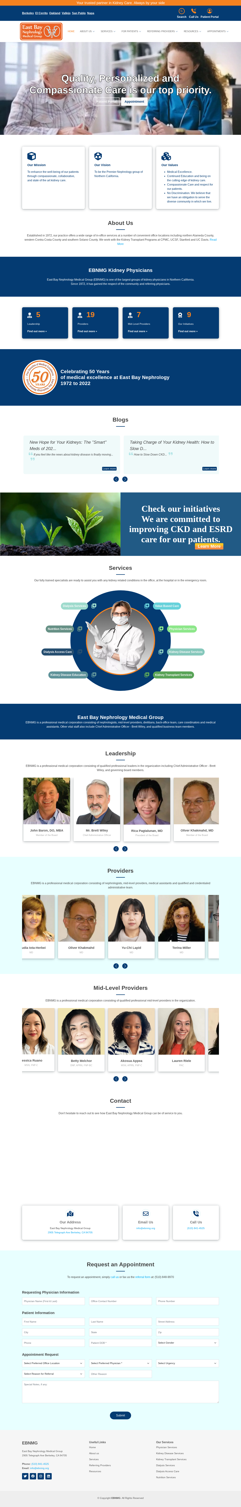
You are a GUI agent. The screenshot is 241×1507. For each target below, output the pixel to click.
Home (71, 31)
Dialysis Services (74, 605)
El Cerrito (41, 13)
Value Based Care (167, 605)
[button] (116, 479)
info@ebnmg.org (145, 1228)
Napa (90, 13)
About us (94, 1453)
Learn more (108, 468)
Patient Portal (210, 16)
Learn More (209, 546)
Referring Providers (100, 1465)
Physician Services (182, 628)
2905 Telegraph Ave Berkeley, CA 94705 (70, 1232)
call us (115, 1277)
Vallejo (66, 13)
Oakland (54, 13)
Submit (120, 1415)
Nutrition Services (60, 628)
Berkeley (28, 13)
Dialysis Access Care (58, 651)
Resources (95, 1471)
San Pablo (79, 13)
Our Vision (102, 165)
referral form (142, 1277)
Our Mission (36, 165)
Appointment (134, 101)
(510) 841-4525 (196, 1228)
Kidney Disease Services (186, 651)
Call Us (193, 16)
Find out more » (37, 331)
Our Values (169, 165)
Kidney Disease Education (68, 674)
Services (94, 1459)
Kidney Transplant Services (173, 674)
